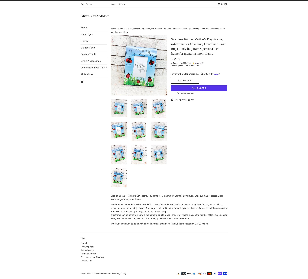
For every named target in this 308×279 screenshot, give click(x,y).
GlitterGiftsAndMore (95, 16)
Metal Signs (87, 34)
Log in (113, 4)
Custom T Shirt (88, 54)
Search (84, 243)
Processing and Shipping (93, 257)
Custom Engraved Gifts (94, 67)
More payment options (185, 93)
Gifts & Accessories (91, 61)
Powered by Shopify (118, 274)
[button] (199, 63)
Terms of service (88, 254)
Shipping (175, 66)
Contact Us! (86, 260)
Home (84, 27)
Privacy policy (87, 247)
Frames (85, 41)
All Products (87, 74)
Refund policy (87, 250)
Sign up (122, 4)
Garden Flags (88, 47)
